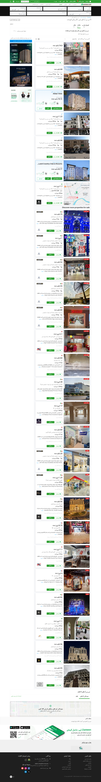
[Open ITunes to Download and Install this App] (25, 729)
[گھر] (90, 1)
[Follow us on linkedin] (25, 773)
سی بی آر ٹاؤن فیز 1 (83, 34)
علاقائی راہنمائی (72, 1)
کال (50, 63)
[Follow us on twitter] (28, 773)
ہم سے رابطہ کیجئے (87, 761)
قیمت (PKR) (88, 12)
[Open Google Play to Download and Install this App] (15, 729)
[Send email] (61, 87)
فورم (70, 763)
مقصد (89, 7)
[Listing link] (62, 53)
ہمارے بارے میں (88, 759)
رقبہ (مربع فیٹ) (23, 7)
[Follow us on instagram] (25, 770)
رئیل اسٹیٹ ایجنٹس (66, 767)
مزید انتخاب (23, 12)
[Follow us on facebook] (28, 770)
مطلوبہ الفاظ (64, 12)
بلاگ (67, 1)
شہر (81, 7)
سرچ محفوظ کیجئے (14, 20)
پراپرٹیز (87, 1)
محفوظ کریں (56, 108)
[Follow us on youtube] (22, 770)
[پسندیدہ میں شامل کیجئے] (64, 63)
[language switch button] (17, 1)
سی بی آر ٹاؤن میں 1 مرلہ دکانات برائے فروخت (81, 721)
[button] (87, 9)
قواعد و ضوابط (87, 769)
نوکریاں (89, 763)
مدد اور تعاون (88, 765)
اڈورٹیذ (89, 767)
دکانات (79, 26)
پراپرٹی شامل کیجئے (66, 769)
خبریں (69, 761)
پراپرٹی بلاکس (80, 1)
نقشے (64, 1)
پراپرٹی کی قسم (39, 7)
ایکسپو (69, 765)
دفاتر (74, 26)
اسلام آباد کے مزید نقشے (16, 696)
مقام (65, 7)
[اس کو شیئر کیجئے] (66, 63)
